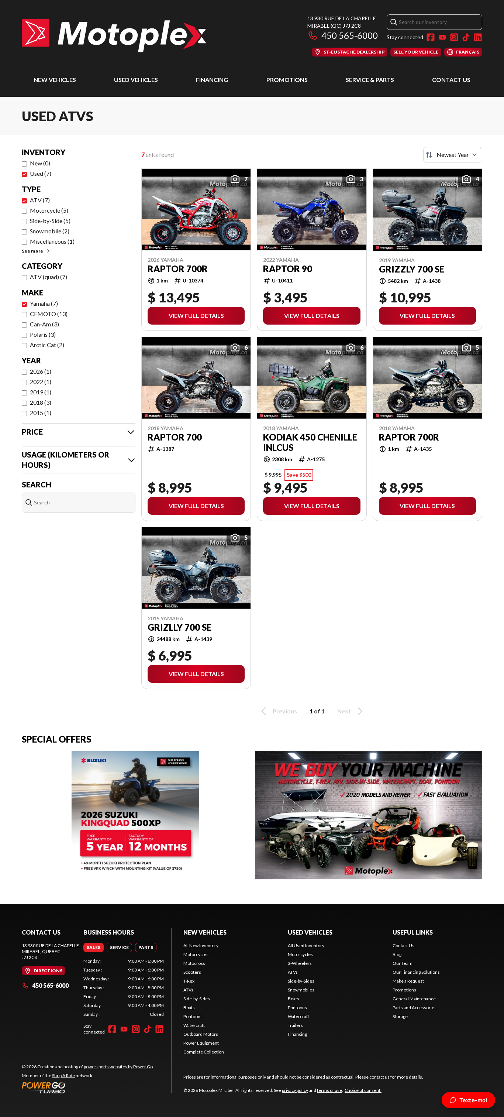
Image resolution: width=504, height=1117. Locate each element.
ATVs (188, 990)
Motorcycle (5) (49, 210)
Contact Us (451, 79)
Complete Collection (203, 1052)
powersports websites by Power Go (118, 1066)
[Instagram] (454, 37)
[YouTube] (442, 37)
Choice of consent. (363, 1090)
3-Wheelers (300, 963)
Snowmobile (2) (49, 230)
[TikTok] (466, 37)
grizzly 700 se (411, 269)
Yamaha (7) (44, 303)
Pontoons (193, 1016)
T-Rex (188, 981)
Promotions (287, 79)
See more (32, 251)
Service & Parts (370, 79)
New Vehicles (55, 79)
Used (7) (40, 173)
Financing (212, 79)
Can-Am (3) (44, 324)
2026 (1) (40, 371)
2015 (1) (40, 412)
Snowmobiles (301, 990)
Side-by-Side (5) (50, 220)
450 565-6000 (349, 35)
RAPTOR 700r (178, 269)
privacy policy (295, 1090)
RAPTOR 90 (287, 269)
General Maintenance (414, 998)
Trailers (295, 1025)
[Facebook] (430, 37)
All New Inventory (200, 945)
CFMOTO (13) (49, 313)
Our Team (402, 963)
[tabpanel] (123, 987)
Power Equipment (201, 1043)
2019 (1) (40, 391)
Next (344, 711)
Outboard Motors (200, 1034)
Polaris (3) (43, 334)
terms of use (329, 1090)
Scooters (192, 972)
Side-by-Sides (196, 998)
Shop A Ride (63, 1075)
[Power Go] (88, 1087)
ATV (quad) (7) (48, 276)
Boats (189, 1007)
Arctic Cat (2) (47, 344)
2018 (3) (40, 402)
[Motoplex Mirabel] (114, 36)
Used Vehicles (136, 79)
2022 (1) (40, 381)
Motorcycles (195, 954)
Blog (397, 954)
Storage (400, 1016)
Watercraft (194, 1025)
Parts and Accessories (414, 1007)
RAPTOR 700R (409, 437)
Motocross (194, 963)
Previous (285, 711)
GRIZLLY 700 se (179, 627)
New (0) (40, 163)
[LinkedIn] (477, 37)
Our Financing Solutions (416, 972)
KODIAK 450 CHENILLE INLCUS (310, 442)
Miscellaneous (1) (52, 241)
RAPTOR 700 (175, 437)
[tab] (93, 947)
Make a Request (408, 981)
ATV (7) (40, 199)
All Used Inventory (306, 945)
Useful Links (413, 932)
